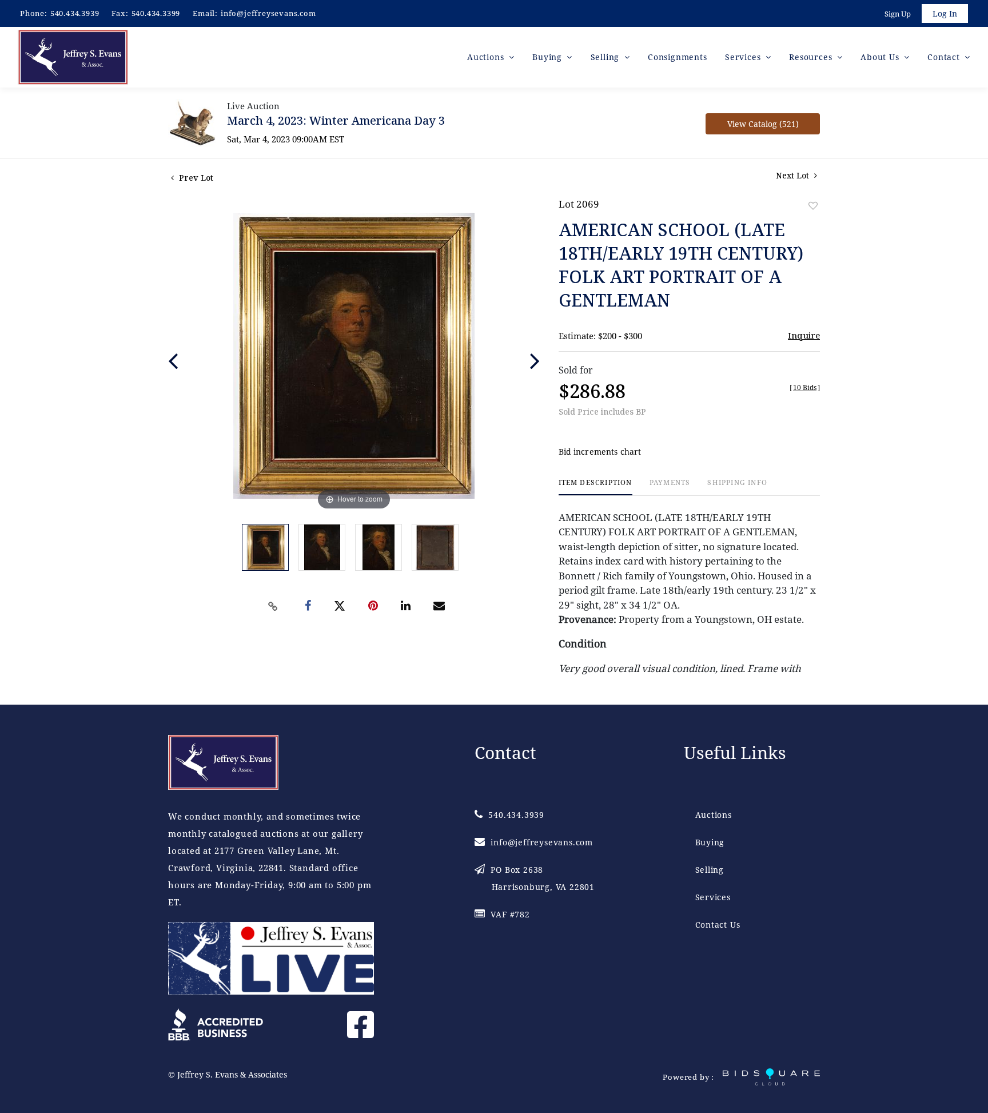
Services (713, 897)
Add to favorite (813, 205)
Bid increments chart (600, 451)
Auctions (713, 814)
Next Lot (793, 175)
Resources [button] (812, 56)
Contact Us (717, 924)
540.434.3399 (156, 13)
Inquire (804, 335)
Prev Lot (195, 177)
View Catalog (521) (763, 123)
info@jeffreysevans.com (268, 13)
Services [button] (744, 56)
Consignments (677, 56)
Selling (709, 869)
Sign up (898, 14)
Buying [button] (548, 56)
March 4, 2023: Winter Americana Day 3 (336, 120)
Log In (945, 13)
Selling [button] (606, 56)
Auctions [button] (487, 56)
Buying (710, 842)
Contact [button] (944, 56)
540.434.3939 (74, 13)
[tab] (595, 487)
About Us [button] (881, 56)
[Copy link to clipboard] (273, 606)
